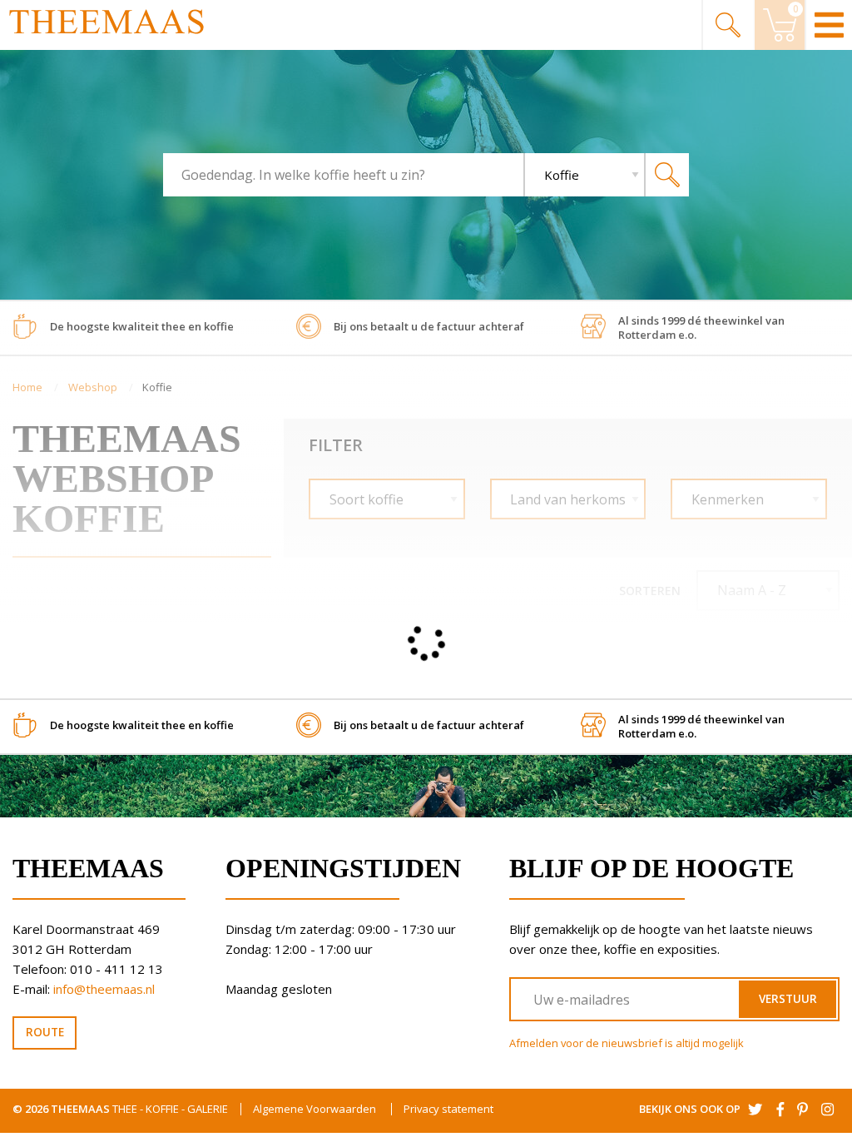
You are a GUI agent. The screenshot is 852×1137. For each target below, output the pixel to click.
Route (45, 1032)
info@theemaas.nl (104, 989)
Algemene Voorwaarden (314, 1108)
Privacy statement (448, 1108)
